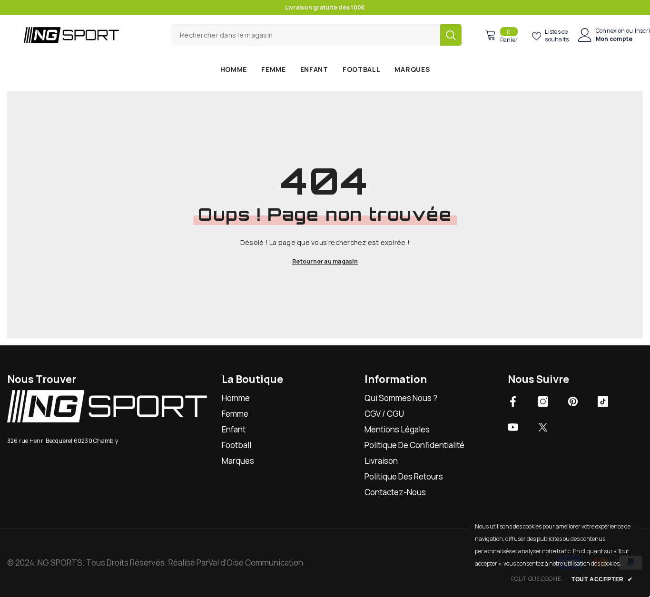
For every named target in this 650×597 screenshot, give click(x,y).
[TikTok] (602, 401)
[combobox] (305, 35)
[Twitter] (543, 427)
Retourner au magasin (325, 261)
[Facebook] (513, 401)
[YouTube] (513, 427)
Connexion (610, 31)
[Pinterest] (572, 401)
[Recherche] (316, 35)
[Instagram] (543, 401)
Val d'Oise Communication (255, 562)
